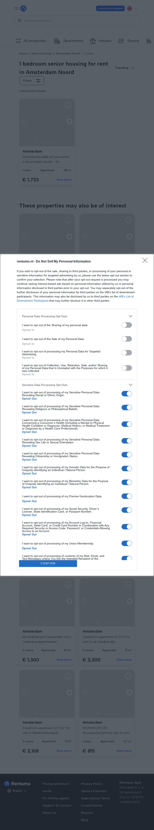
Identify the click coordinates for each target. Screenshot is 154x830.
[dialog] (77, 415)
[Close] (146, 261)
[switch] (127, 325)
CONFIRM (48, 563)
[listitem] (77, 316)
